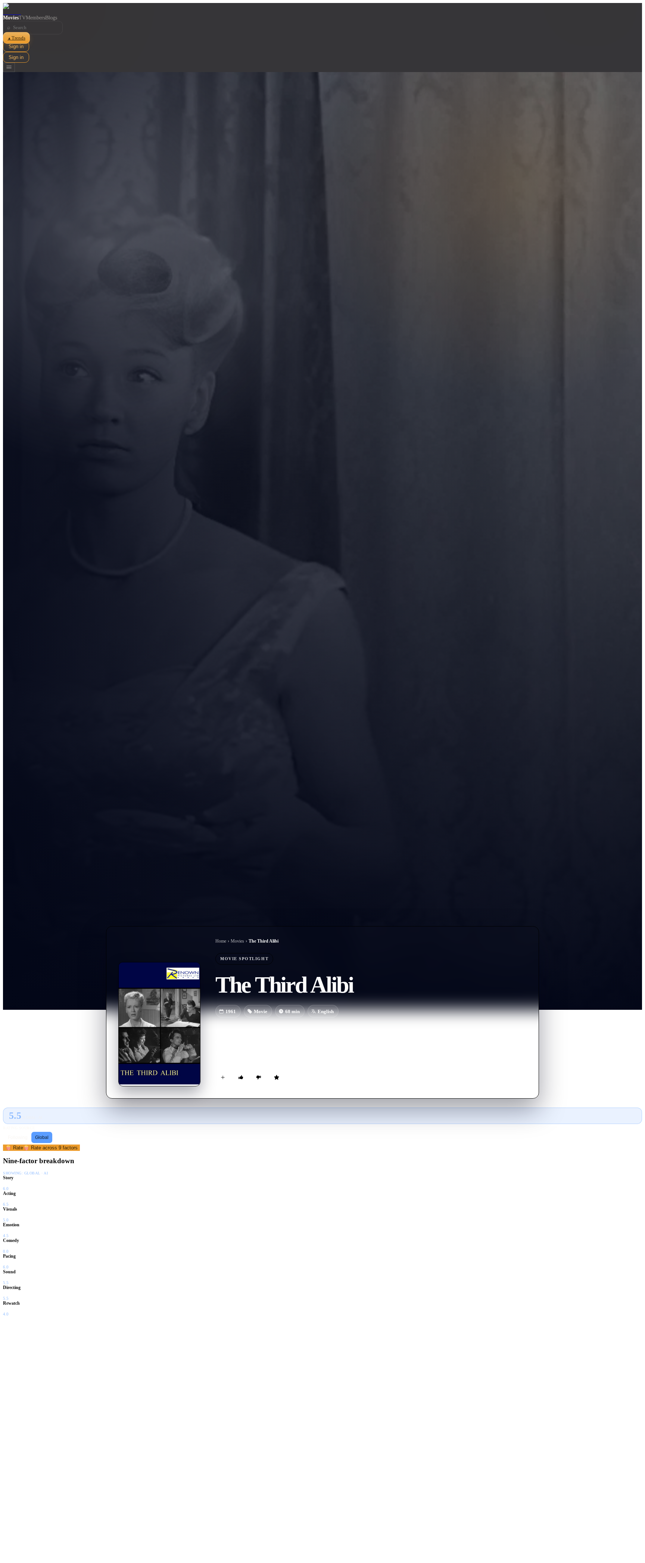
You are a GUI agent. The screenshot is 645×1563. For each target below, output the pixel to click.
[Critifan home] (322, 9)
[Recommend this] (240, 1077)
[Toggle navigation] (9, 67)
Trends (16, 38)
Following (18, 1137)
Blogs (51, 18)
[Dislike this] (258, 1077)
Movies (11, 18)
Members (35, 18)
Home (220, 941)
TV (22, 18)
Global (42, 1137)
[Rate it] (276, 1077)
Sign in (16, 46)
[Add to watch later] (222, 1077)
